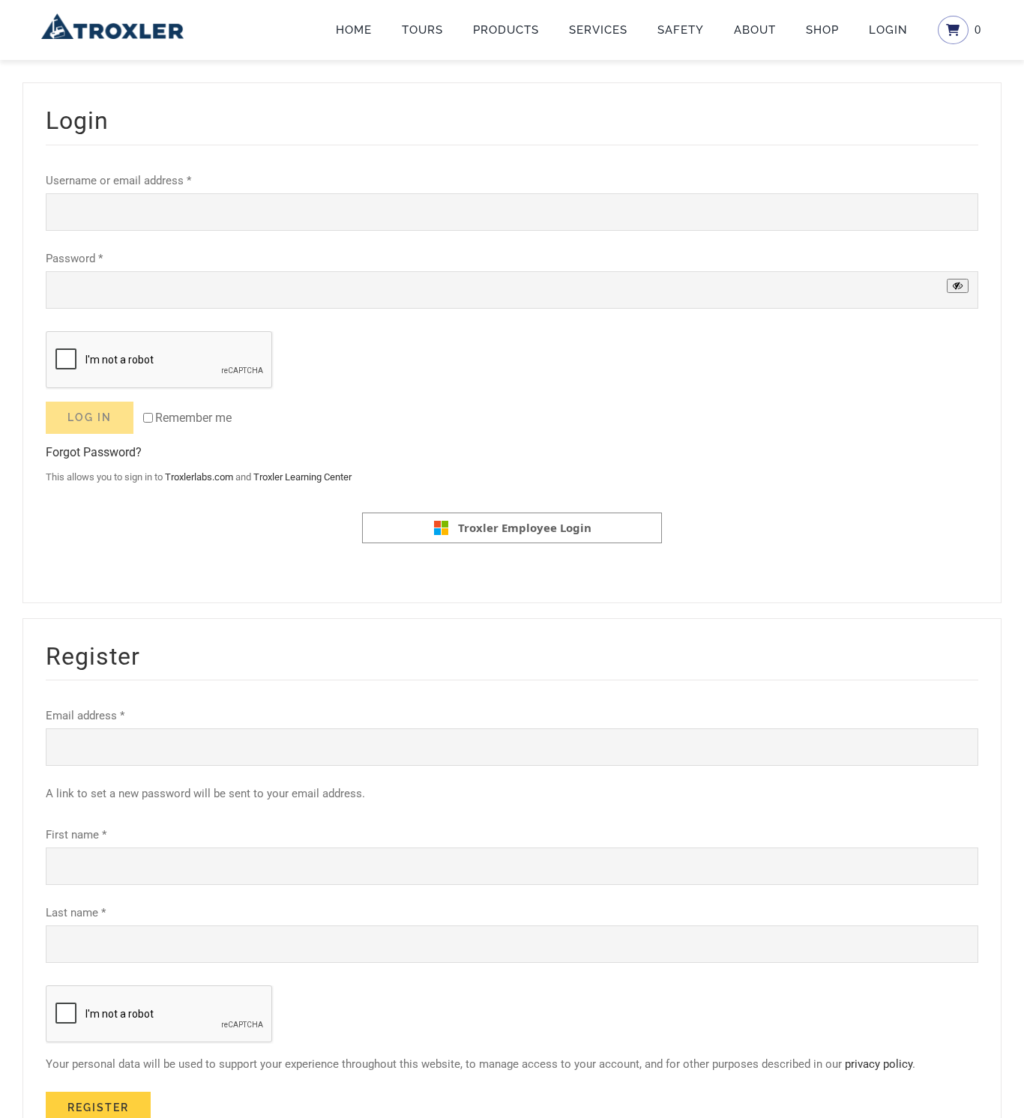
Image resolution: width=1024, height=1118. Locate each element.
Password (74, 258)
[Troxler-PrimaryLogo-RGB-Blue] (112, 18)
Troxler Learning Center (302, 477)
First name (76, 834)
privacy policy (878, 1064)
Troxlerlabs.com (199, 477)
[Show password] (958, 286)
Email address (85, 715)
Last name (76, 912)
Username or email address (118, 180)
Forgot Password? (94, 452)
